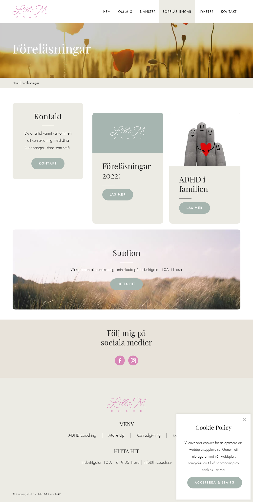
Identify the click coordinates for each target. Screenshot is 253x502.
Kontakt (229, 11)
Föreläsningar (177, 11)
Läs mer (219, 469)
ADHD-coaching (82, 435)
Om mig (125, 11)
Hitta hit (127, 284)
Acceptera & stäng (215, 482)
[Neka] (244, 419)
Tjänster (148, 11)
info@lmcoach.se (158, 462)
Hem (107, 11)
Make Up (116, 435)
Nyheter (206, 11)
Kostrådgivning (148, 435)
